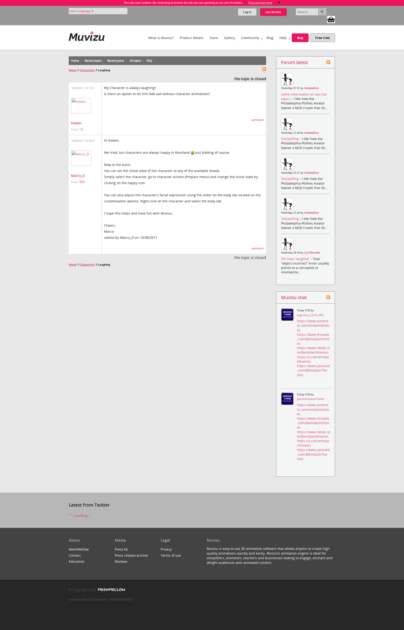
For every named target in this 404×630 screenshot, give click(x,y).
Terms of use (171, 555)
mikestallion (311, 88)
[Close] (279, 2)
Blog (270, 38)
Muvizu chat (294, 297)
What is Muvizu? (161, 38)
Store (214, 38)
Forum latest (294, 62)
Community (250, 38)
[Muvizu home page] (87, 35)
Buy (300, 38)
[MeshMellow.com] (111, 589)
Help (283, 38)
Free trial (322, 38)
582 (82, 181)
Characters (87, 70)
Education (76, 561)
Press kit (121, 549)
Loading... (81, 515)
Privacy (166, 549)
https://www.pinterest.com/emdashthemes (313, 325)
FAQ (149, 61)
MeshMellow (79, 549)
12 (81, 129)
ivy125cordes (312, 252)
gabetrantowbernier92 (310, 399)
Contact (75, 555)
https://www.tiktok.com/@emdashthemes (313, 350)
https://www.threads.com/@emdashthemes (313, 339)
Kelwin (76, 123)
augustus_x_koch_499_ (310, 315)
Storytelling (290, 138)
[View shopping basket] (331, 19)
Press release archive (131, 555)
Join (273, 12)
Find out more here (260, 2)
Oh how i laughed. (296, 259)
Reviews (121, 561)
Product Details (192, 38)
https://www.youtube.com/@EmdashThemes (313, 370)
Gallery (229, 38)
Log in (247, 12)
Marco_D (78, 175)
